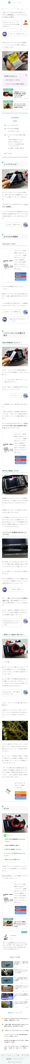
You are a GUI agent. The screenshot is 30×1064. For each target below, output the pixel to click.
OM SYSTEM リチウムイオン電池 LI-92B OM (20, 785)
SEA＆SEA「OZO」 (14, 131)
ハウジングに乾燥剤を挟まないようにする (16, 145)
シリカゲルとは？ (13, 125)
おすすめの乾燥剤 (13, 128)
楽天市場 (18, 276)
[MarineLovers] (15, 2)
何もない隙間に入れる (15, 142)
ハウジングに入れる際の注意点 (16, 136)
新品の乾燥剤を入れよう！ (16, 139)
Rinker (21, 270)
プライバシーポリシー (19, 1059)
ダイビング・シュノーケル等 (21, 9)
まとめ (10, 153)
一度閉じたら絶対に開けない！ (16, 149)
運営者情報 (8, 1059)
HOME (2, 1055)
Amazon (18, 273)
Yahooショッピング (21, 279)
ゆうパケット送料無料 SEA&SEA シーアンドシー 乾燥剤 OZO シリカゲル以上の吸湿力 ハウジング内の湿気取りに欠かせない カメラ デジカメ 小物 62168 (20, 260)
